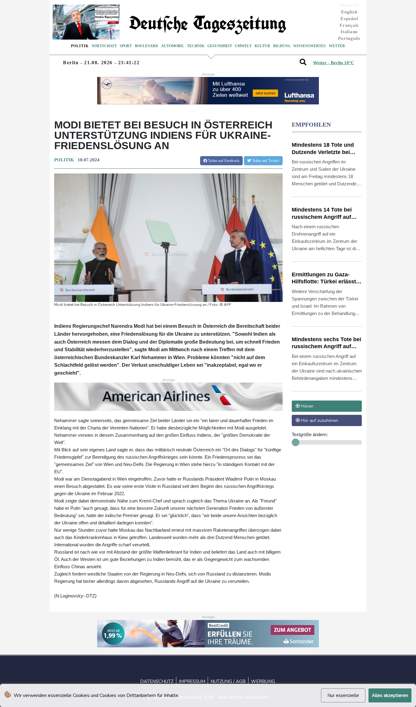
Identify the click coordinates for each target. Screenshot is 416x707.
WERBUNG (263, 681)
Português (349, 38)
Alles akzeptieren (390, 695)
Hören (306, 406)
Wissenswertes (309, 46)
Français (349, 25)
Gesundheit (219, 46)
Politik (80, 46)
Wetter (337, 46)
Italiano (349, 31)
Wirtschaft (104, 46)
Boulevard (146, 46)
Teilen (223, 161)
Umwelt (243, 46)
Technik (195, 46)
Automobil (172, 46)
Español (349, 18)
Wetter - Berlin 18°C (333, 62)
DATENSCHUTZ (157, 681)
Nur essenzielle (343, 695)
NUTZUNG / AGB (228, 681)
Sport (126, 46)
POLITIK (64, 159)
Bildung (282, 46)
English (349, 11)
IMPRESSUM (192, 681)
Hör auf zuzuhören (319, 420)
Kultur (262, 46)
